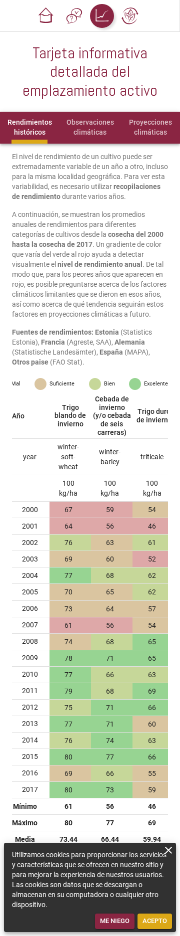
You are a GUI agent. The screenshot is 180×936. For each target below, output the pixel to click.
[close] (168, 850)
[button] (46, 16)
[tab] (29, 128)
